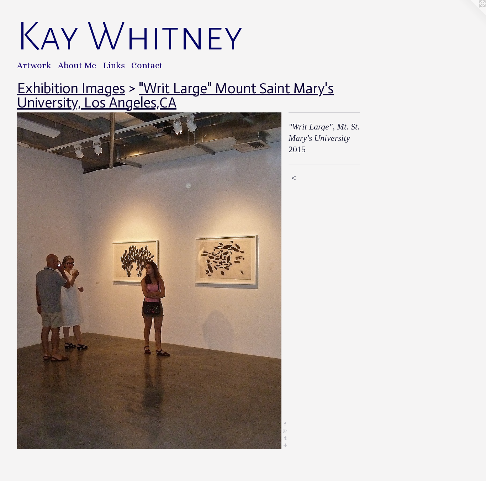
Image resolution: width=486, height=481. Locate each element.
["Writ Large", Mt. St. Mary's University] (149, 280)
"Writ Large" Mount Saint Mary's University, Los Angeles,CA (175, 95)
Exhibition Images (71, 88)
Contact (147, 65)
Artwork (34, 65)
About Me (77, 65)
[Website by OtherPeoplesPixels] (472, 14)
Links (114, 65)
